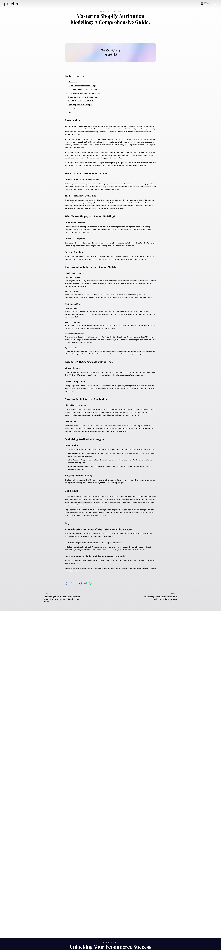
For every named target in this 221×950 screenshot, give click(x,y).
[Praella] (22, 4)
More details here (121, 436)
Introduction (72, 87)
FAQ (69, 117)
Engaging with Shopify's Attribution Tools (83, 102)
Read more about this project (128, 420)
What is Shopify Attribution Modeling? (82, 91)
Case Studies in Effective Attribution (81, 106)
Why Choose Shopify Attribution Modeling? (84, 94)
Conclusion (72, 113)
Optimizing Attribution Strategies (80, 110)
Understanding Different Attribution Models (84, 98)
